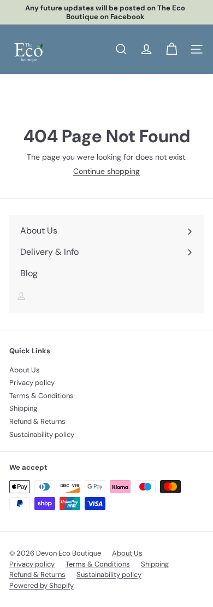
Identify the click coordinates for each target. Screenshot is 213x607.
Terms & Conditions (41, 395)
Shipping (23, 408)
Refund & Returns (37, 421)
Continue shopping (106, 171)
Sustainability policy (41, 434)
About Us (24, 370)
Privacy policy (32, 382)
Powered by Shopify (41, 585)
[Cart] (171, 49)
